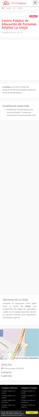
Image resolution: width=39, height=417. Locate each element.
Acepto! (32, 412)
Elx (14, 8)
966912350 (7, 376)
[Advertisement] (19, 59)
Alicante (8, 8)
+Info (23, 415)
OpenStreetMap (21, 358)
